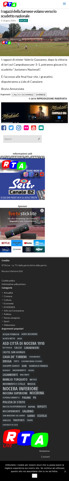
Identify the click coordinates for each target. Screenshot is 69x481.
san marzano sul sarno (14, 415)
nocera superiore (15, 393)
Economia (8, 303)
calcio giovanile (23, 94)
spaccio (7, 420)
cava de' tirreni (15, 357)
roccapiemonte (11, 411)
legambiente (10, 375)
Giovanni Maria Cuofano (31, 361)
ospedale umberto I (11, 397)
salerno (28, 411)
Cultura (7, 300)
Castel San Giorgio (14, 352)
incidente (6, 370)
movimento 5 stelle (14, 384)
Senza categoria (12, 317)
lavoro (31, 370)
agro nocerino (29, 334)
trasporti (19, 420)
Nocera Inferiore (20, 388)
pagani (26, 397)
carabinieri (31, 348)
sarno (31, 416)
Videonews (9, 325)
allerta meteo (9, 338)
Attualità (8, 292)
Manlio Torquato (15, 379)
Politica (7, 314)
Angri (19, 338)
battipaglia (7, 348)
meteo (33, 379)
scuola (42, 416)
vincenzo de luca (10, 425)
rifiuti (42, 407)
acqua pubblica (11, 334)
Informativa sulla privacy (14, 284)
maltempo (24, 374)
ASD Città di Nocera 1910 (23, 343)
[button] (64, 4)
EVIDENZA (9, 307)
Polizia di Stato (14, 402)
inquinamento (19, 370)
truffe (30, 420)
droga (7, 361)
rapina (31, 406)
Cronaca (8, 296)
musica (31, 384)
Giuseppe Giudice (11, 365)
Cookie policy (8, 280)
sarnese (41, 94)
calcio (18, 347)
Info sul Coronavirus (14, 310)
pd (34, 397)
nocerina (37, 393)
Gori (24, 366)
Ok (34, 475)
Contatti (45, 456)
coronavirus (34, 357)
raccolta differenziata (14, 406)
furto (16, 361)
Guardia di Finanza (38, 365)
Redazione (44, 451)
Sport (23, 20)
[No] (65, 471)
